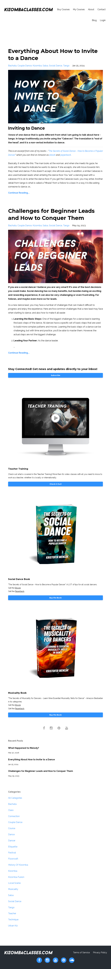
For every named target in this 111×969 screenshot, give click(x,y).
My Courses (79, 9)
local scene (14, 883)
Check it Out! (56, 484)
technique (13, 919)
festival (12, 852)
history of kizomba (18, 865)
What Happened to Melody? (23, 748)
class (11, 810)
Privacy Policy (100, 952)
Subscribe (55, 375)
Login (103, 20)
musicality (13, 889)
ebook (52, 155)
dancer (11, 840)
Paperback (19, 591)
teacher (12, 913)
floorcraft (13, 858)
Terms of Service (81, 952)
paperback (65, 155)
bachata (12, 65)
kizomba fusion (16, 877)
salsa (45, 65)
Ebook (18, 588)
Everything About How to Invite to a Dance (31, 759)
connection (14, 816)
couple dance (24, 65)
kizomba (37, 65)
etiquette (12, 846)
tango (66, 65)
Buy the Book (55, 598)
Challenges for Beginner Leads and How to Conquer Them (40, 771)
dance (11, 834)
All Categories (15, 798)
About (91, 9)
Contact (101, 9)
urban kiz (13, 925)
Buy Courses (63, 9)
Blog (94, 20)
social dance (55, 65)
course (11, 828)
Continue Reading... (19, 192)
